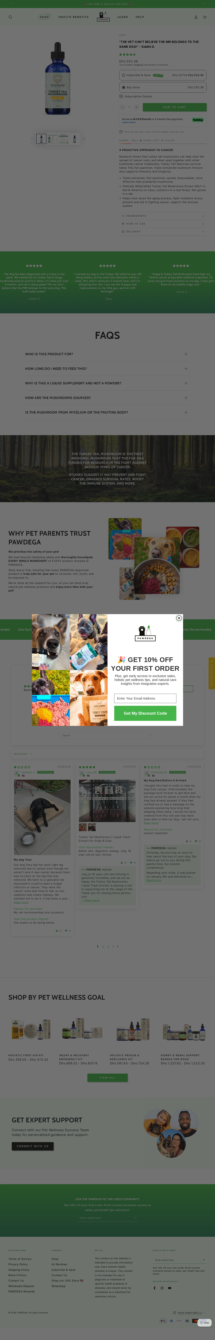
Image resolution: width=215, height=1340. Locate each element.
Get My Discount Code (145, 713)
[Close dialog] (179, 618)
